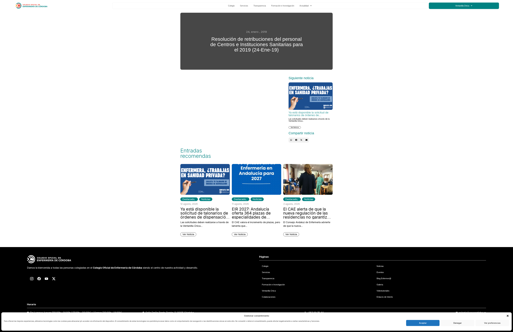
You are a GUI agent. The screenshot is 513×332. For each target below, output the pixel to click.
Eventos (380, 272)
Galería (380, 284)
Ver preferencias (492, 323)
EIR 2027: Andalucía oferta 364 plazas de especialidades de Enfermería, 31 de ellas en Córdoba (256, 217)
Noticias (205, 199)
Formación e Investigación (282, 6)
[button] (507, 315)
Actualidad (304, 6)
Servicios (244, 6)
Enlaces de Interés (385, 297)
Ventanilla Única (462, 6)
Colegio (231, 6)
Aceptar (423, 323)
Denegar (457, 323)
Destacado (188, 199)
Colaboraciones (268, 297)
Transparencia (259, 6)
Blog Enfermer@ (384, 278)
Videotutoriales (383, 291)
